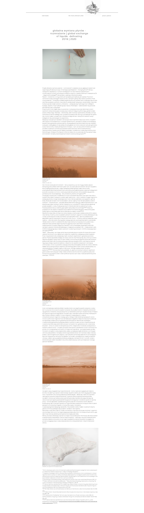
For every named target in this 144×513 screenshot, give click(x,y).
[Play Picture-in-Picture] (90, 76)
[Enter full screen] (93, 76)
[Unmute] (48, 76)
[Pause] (45, 76)
